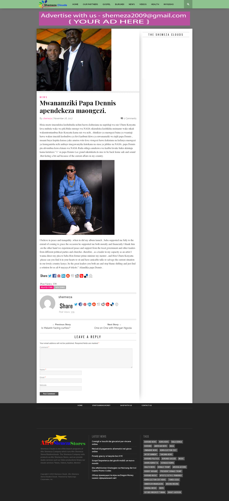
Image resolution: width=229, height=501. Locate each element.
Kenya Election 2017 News (155, 479)
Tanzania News (166, 454)
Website (43, 385)
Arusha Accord (179, 467)
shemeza (47, 118)
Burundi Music (150, 475)
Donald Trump (164, 467)
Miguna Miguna (172, 483)
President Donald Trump (170, 471)
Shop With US (126, 405)
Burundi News (150, 441)
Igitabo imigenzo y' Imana (154, 492)
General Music (150, 488)
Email (43, 377)
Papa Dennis (60, 287)
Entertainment (150, 454)
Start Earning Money (101, 405)
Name (43, 370)
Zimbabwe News (150, 450)
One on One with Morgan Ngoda (113, 327)
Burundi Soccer (169, 458)
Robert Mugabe (150, 471)
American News (160, 446)
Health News (149, 467)
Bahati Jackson (174, 492)
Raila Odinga (177, 441)
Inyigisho (169, 4)
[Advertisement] (166, 58)
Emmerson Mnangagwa (153, 483)
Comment (44, 347)
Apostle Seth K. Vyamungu (171, 475)
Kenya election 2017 (168, 450)
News (132, 4)
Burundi (119, 4)
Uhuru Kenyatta (151, 462)
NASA (172, 446)
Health (155, 4)
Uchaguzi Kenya (167, 462)
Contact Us (147, 405)
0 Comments (130, 118)
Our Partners (90, 4)
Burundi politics (151, 458)
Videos (143, 4)
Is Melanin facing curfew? (55, 327)
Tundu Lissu (174, 479)
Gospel (106, 4)
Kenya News (164, 441)
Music (181, 458)
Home (75, 4)
